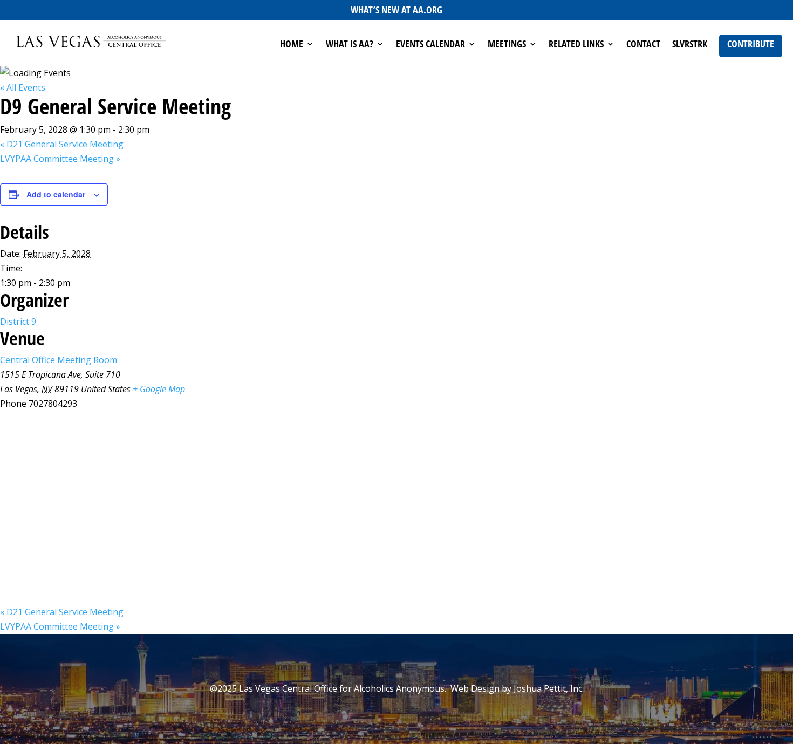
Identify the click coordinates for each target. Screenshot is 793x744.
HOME (291, 45)
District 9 (18, 321)
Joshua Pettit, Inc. (549, 688)
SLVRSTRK (689, 45)
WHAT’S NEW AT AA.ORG (396, 9)
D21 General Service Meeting (62, 144)
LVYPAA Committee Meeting (60, 159)
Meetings (507, 45)
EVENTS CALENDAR (430, 45)
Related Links (576, 45)
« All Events (22, 87)
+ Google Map (159, 389)
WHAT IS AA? (349, 45)
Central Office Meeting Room (58, 360)
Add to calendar (55, 194)
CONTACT (643, 45)
